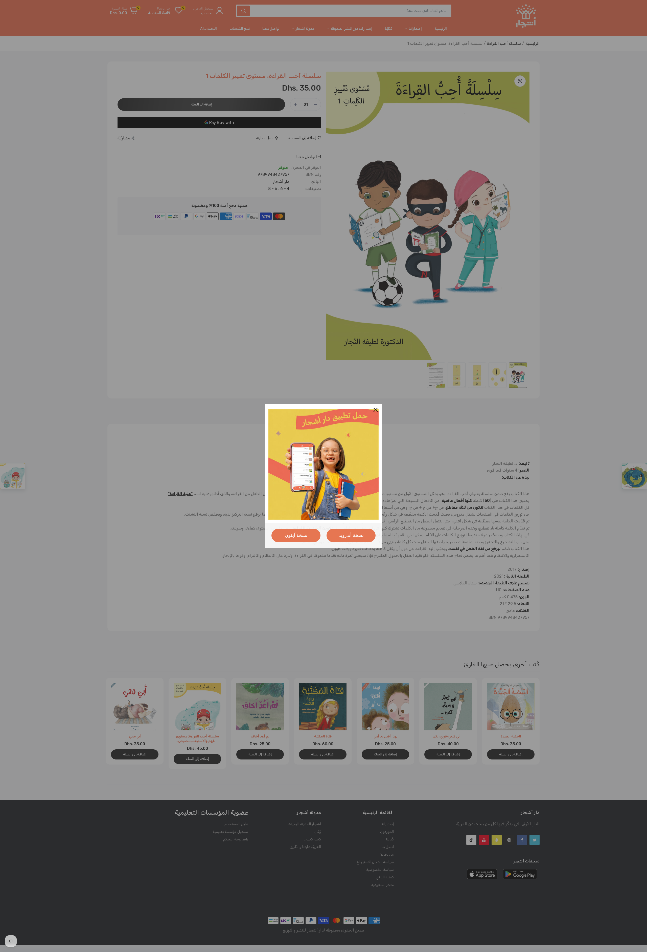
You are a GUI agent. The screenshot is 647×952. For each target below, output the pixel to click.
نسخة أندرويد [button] (351, 535)
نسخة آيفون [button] (296, 535)
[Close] (375, 410)
